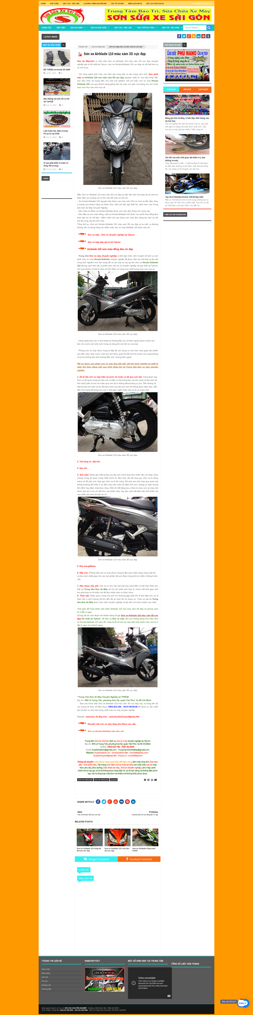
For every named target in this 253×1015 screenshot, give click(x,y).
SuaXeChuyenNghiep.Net (105, 755)
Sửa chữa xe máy (111, 767)
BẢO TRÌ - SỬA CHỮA (170, 27)
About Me (46, 969)
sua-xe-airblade (98, 47)
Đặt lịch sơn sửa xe (155, 3)
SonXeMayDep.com (139, 753)
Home (43, 3)
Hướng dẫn (46, 989)
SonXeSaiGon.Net (120, 753)
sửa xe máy (121, 741)
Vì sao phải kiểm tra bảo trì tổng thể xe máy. (55, 164)
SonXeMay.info (135, 755)
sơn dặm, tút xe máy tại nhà (120, 765)
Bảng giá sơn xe (135, 3)
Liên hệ (45, 977)
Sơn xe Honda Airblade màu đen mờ (106, 731)
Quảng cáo (46, 985)
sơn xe (149, 765)
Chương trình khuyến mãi (95, 3)
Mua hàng (46, 973)
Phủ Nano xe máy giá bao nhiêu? (181, 78)
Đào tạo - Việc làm (122, 27)
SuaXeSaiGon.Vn (102, 753)
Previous (166, 66)
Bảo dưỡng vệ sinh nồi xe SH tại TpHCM (56, 100)
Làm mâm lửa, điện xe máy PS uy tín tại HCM (55, 132)
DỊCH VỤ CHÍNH (77, 27)
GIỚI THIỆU (54, 3)
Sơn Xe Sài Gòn (81, 1010)
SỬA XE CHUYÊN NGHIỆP (76, 1008)
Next (207, 66)
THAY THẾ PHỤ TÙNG (145, 27)
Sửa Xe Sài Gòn (102, 741)
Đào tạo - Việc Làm (71, 3)
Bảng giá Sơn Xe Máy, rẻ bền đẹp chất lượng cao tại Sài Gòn (187, 119)
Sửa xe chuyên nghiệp (131, 767)
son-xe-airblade (85, 780)
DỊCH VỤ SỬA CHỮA (98, 27)
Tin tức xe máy (117, 3)
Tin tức (45, 981)
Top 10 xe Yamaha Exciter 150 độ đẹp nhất (184, 196)
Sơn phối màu (90, 765)
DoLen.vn (122, 755)
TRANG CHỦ (46, 27)
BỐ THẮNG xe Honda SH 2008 (56, 69)
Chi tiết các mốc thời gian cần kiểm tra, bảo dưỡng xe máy (185, 159)
